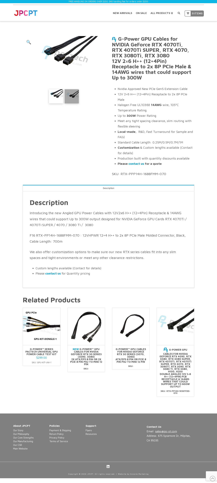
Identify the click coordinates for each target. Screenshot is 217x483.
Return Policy (56, 433)
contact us (136, 163)
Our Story (18, 430)
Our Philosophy (21, 433)
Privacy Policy (56, 437)
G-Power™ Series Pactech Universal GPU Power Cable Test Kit (41, 352)
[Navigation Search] (179, 12)
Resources (91, 433)
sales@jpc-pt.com (166, 431)
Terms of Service (58, 441)
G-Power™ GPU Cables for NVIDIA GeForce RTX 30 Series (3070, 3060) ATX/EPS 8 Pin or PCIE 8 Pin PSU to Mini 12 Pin (130, 355)
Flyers (89, 430)
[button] (29, 42)
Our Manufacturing (23, 441)
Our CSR (17, 444)
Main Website (20, 448)
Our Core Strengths (23, 437)
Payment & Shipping (60, 430)
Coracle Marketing (139, 474)
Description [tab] (108, 188)
